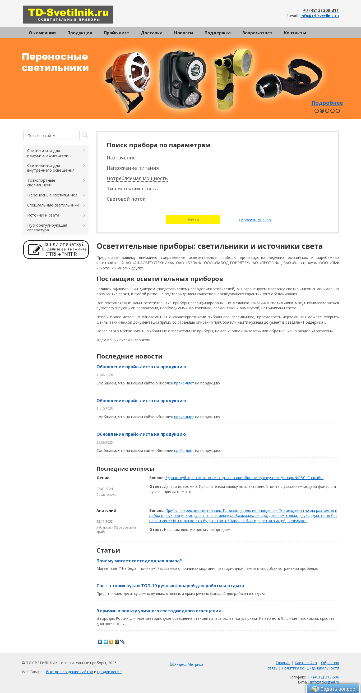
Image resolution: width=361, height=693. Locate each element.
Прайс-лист (116, 33)
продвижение (109, 671)
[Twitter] (106, 641)
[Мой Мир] (117, 641)
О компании (42, 33)
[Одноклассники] (111, 641)
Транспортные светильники (41, 182)
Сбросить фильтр (255, 219)
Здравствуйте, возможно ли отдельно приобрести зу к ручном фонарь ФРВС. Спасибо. (244, 477)
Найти (193, 219)
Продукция (79, 33)
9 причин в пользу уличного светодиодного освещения (158, 611)
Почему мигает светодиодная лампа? (139, 561)
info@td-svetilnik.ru (319, 15)
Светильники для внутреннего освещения (51, 168)
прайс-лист (184, 382)
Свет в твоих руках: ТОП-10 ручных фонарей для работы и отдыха (170, 586)
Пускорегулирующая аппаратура (47, 227)
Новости (183, 33)
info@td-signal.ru (324, 682)
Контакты (295, 33)
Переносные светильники (52, 195)
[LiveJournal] (122, 641)
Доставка (152, 33)
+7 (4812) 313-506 (323, 677)
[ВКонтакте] (100, 641)
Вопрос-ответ (257, 33)
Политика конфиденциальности (310, 668)
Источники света (43, 215)
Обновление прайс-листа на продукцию (141, 367)
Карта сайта (306, 662)
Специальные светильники (53, 205)
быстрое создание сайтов (69, 671)
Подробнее (327, 102)
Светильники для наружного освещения (49, 153)
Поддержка (218, 33)
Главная (283, 662)
